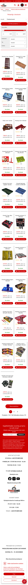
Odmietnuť (14, 580)
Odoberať (21, 434)
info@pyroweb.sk (7, 1)
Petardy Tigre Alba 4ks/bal (7, 216)
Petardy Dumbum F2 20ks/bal (20, 216)
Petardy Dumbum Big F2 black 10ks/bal (7, 344)
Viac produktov (14, 406)
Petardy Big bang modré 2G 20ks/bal (20, 184)
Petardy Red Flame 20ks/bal (20, 280)
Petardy (7, 9)
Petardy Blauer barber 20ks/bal (7, 89)
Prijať (14, 574)
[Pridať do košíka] (7, 79)
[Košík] (22, 5)
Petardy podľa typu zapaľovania (18, 9)
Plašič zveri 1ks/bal (7, 120)
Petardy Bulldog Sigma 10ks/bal (7, 280)
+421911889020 (18, 1)
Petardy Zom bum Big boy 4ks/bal (20, 152)
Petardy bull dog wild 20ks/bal (7, 152)
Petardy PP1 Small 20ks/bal (20, 57)
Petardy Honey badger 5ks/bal (20, 89)
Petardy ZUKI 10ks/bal (20, 120)
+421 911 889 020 (17, 458)
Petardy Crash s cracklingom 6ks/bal (21, 344)
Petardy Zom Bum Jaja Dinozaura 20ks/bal (7, 376)
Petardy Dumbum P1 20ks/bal (20, 248)
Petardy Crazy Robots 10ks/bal (20, 312)
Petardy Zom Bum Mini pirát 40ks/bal (7, 312)
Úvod (2, 9)
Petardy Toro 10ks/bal (7, 56)
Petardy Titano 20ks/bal (7, 248)
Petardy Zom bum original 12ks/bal (7, 184)
